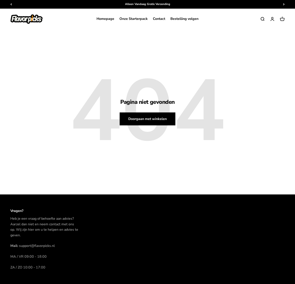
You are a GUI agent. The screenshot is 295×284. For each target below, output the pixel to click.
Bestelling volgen (184, 18)
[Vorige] (11, 4)
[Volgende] (284, 4)
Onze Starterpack (133, 18)
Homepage (105, 18)
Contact (159, 18)
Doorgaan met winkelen (147, 119)
